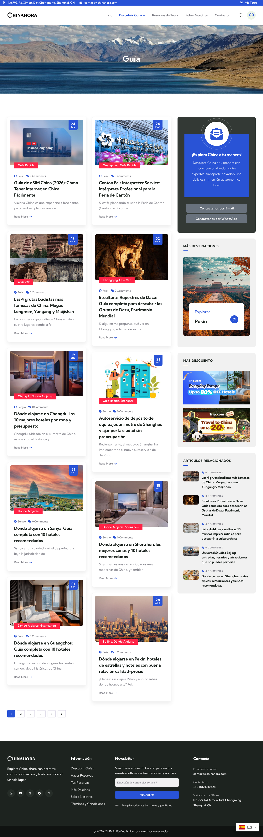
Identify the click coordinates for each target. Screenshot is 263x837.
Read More (21, 216)
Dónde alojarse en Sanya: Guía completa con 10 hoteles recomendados (43, 534)
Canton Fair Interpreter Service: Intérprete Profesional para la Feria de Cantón (129, 189)
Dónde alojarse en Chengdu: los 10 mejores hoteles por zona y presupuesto (44, 420)
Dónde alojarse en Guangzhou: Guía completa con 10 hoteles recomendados (43, 649)
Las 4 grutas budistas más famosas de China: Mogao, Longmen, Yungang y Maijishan (44, 305)
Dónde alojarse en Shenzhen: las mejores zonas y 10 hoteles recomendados (130, 550)
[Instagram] (11, 793)
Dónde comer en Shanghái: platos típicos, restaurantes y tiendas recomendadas (225, 580)
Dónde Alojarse (42, 396)
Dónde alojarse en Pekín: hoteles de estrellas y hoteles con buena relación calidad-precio (130, 665)
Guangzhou (111, 165)
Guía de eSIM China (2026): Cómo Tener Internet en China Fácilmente (46, 189)
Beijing (107, 641)
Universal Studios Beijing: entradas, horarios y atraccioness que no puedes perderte (224, 557)
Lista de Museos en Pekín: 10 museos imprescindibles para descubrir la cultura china (221, 533)
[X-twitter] (49, 793)
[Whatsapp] (30, 793)
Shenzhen (132, 527)
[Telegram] (39, 793)
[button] (247, 298)
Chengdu (24, 396)
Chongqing (110, 280)
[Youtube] (20, 793)
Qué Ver (23, 282)
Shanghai (127, 401)
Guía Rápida (26, 165)
